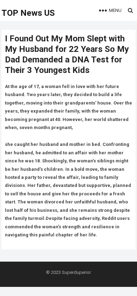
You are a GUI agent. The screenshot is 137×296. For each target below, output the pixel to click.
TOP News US (28, 13)
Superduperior (76, 272)
